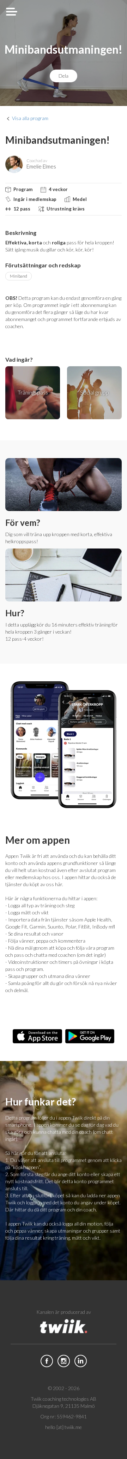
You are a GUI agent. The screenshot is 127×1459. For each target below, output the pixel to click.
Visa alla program (30, 118)
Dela (63, 76)
